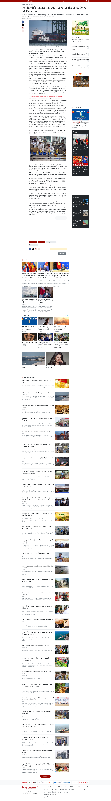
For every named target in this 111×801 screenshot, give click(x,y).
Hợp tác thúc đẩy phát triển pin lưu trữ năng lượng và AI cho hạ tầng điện (37, 580)
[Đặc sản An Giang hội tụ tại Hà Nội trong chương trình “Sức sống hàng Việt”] (62, 516)
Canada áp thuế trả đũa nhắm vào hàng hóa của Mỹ (36, 432)
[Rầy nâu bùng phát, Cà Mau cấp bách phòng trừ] (62, 557)
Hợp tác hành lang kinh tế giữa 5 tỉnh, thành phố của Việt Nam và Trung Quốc (38, 765)
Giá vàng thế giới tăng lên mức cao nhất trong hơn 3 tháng (36, 672)
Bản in (23, 27)
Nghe (76, 206)
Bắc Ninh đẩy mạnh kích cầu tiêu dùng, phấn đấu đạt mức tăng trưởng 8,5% (37, 659)
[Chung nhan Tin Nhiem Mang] (83, 789)
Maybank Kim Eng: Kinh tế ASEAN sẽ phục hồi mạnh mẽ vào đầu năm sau (29, 275)
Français (70, 0)
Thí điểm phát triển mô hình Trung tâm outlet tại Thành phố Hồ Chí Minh (38, 485)
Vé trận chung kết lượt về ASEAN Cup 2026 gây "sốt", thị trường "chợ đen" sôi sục (80, 148)
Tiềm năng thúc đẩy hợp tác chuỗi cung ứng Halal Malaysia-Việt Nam (36, 738)
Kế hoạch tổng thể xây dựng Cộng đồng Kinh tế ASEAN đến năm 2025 (61, 275)
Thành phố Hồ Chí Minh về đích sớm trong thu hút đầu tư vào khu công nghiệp (37, 445)
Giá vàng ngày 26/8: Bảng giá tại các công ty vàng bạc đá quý (37, 381)
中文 (78, 0)
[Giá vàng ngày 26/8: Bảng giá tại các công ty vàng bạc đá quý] (62, 383)
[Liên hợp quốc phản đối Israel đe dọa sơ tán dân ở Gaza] (85, 213)
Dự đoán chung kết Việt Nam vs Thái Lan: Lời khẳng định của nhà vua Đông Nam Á (80, 170)
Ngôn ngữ (67, 786)
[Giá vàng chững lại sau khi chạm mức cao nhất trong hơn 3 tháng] (62, 409)
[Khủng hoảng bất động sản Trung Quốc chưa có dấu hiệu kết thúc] (62, 754)
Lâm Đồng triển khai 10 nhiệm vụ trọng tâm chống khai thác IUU (37, 567)
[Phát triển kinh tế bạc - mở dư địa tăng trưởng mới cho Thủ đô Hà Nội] (62, 609)
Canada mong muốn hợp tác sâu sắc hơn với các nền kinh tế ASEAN (45, 300)
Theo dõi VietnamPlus (55, 249)
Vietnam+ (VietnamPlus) (31, 1)
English (67, 0)
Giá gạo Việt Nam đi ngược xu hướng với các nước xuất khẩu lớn (80, 60)
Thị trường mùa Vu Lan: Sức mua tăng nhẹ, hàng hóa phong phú (36, 712)
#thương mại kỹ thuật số (51, 242)
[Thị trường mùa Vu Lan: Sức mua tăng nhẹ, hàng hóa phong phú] (62, 714)
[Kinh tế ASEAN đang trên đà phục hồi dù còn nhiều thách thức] (45, 96)
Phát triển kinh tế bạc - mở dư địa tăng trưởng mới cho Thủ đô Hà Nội (37, 607)
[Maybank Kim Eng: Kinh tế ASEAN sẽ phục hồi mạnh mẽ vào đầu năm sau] (29, 267)
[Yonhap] (57, 782)
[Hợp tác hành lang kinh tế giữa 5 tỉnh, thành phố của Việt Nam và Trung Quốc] (62, 767)
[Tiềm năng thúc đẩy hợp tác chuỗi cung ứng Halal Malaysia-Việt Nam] (62, 741)
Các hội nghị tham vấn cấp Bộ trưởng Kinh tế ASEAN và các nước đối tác (45, 275)
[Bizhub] (34, 782)
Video (76, 132)
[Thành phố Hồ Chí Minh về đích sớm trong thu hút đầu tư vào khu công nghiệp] (62, 448)
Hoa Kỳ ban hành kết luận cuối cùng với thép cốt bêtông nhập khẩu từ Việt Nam (80, 40)
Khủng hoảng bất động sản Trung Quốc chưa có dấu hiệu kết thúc (38, 751)
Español (74, 0)
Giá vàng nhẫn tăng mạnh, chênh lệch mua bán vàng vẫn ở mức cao (37, 593)
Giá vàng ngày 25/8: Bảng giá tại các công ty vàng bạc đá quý (37, 620)
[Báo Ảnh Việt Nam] (82, 782)
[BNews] (29, 782)
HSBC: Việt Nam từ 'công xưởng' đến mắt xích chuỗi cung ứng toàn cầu (36, 527)
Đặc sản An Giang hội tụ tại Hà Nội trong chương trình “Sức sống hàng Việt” (37, 514)
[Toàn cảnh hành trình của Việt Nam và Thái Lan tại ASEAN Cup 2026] (80, 114)
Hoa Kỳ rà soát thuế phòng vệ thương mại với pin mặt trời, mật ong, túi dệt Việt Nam (37, 685)
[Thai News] (43, 782)
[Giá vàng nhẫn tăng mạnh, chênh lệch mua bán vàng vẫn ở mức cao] (62, 596)
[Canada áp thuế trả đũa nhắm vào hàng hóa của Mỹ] (62, 435)
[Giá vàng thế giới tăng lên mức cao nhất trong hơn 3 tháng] (62, 675)
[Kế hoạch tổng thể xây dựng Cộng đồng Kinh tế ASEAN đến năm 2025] (61, 267)
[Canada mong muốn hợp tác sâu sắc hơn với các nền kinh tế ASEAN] (45, 292)
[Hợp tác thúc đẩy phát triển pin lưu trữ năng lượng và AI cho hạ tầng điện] (62, 583)
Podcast (77, 197)
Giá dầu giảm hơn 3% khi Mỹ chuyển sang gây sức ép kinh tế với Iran (38, 419)
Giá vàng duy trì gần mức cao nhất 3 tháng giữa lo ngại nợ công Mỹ (79, 66)
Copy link (23, 30)
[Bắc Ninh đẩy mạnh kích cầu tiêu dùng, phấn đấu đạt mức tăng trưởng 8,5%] (62, 662)
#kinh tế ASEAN (41, 242)
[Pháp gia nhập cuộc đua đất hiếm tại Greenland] (62, 396)
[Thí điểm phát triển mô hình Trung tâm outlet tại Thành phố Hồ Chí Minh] (62, 488)
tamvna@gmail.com (70, 791)
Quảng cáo (81, 786)
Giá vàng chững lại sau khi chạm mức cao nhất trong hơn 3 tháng (38, 406)
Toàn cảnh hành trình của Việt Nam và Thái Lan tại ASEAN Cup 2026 (80, 124)
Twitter (23, 24)
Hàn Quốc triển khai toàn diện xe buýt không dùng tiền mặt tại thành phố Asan (77, 202)
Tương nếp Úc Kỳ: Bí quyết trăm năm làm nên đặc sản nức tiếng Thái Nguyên (37, 472)
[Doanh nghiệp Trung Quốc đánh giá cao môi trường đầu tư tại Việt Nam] (62, 543)
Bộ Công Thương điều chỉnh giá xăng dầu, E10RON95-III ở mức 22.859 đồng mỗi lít (80, 48)
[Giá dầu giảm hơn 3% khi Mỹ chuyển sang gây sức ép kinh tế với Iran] (62, 422)
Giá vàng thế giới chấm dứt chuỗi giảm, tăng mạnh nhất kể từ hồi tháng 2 (80, 53)
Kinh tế (23, 4)
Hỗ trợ (62, 786)
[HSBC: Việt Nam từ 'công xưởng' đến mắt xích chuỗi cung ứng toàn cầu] (62, 530)
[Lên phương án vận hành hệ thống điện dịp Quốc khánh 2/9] (62, 461)
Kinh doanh (29, 4)
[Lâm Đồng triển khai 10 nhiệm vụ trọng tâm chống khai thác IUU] (62, 569)
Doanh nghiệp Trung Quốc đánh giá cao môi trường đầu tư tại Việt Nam (38, 541)
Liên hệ (86, 786)
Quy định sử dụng (53, 786)
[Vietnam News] (66, 782)
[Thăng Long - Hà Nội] (84, 1)
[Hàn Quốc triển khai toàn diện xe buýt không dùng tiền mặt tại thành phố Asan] (85, 202)
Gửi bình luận (62, 253)
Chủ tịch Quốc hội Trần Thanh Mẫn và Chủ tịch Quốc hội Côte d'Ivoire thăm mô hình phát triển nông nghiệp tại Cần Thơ (38, 500)
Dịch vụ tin (76, 786)
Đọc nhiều (77, 37)
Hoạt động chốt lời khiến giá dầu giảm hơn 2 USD (35, 645)
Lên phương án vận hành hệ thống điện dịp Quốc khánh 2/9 (37, 459)
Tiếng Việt (63, 0)
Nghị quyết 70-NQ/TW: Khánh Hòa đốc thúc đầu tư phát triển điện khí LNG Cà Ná (38, 725)
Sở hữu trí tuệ (46, 786)
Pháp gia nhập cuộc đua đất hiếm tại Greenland (35, 393)
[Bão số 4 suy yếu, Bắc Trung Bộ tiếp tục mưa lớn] (85, 222)
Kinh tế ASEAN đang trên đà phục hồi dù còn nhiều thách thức (29, 300)
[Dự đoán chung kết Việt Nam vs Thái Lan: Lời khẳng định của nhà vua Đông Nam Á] (80, 161)
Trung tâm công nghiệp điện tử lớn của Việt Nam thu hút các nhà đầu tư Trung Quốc (38, 699)
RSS (59, 786)
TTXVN (71, 786)
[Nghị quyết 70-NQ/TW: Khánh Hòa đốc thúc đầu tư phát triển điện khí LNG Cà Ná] (62, 728)
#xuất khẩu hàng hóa (33, 244)
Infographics (78, 107)
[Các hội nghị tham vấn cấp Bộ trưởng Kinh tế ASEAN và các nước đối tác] (45, 267)
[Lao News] (39, 782)
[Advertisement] (47, 229)
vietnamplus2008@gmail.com (51, 794)
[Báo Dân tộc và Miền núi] (23, 782)
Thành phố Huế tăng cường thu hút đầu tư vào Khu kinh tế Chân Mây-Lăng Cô (37, 633)
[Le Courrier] (75, 782)
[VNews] (88, 782)
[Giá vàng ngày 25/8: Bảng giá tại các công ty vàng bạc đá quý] (62, 623)
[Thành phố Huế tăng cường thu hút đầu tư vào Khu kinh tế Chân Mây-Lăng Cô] (62, 635)
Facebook (23, 21)
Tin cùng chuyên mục (30, 377)
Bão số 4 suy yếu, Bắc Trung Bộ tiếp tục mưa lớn (77, 222)
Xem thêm (45, 776)
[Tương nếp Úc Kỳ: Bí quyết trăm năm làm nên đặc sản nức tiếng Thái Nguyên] (62, 474)
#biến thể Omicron (32, 242)
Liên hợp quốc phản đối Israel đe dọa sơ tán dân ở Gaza (77, 212)
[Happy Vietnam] (49, 782)
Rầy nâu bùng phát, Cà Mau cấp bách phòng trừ (35, 553)
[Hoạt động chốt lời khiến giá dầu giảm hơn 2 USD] (62, 649)
